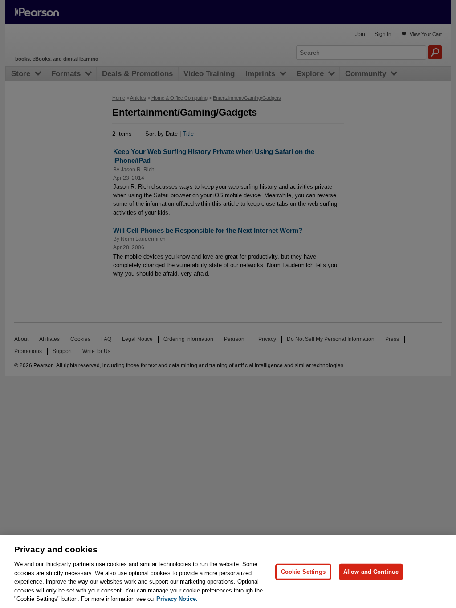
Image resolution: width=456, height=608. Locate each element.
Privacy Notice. (177, 599)
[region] (228, 571)
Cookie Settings (303, 571)
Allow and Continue (371, 571)
